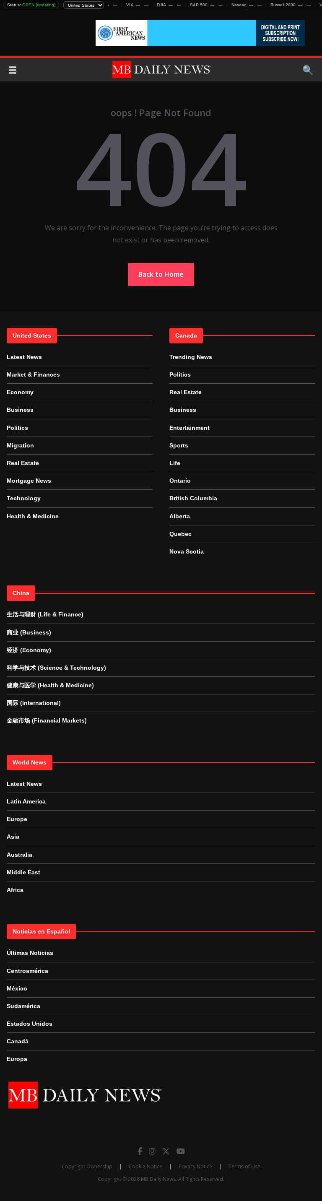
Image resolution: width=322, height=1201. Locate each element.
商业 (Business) (29, 632)
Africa (15, 889)
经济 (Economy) (29, 650)
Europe (17, 819)
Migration (20, 445)
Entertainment (189, 427)
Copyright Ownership (87, 1166)
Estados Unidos (29, 1023)
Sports (178, 445)
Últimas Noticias (30, 952)
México (17, 988)
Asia (13, 836)
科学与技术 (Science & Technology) (56, 667)
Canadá (18, 1041)
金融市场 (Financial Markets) (47, 720)
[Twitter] (166, 1151)
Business (20, 409)
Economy (20, 392)
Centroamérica (27, 970)
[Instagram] (152, 1151)
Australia (19, 854)
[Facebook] (140, 1151)
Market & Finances (33, 374)
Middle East (23, 872)
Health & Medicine (33, 516)
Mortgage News (29, 480)
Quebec (180, 533)
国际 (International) (34, 702)
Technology (24, 498)
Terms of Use (244, 1166)
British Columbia (193, 498)
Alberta (179, 516)
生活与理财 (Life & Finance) (45, 614)
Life (174, 463)
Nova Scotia (186, 551)
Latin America (26, 801)
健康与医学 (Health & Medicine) (50, 685)
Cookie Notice (145, 1166)
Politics (17, 427)
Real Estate (23, 463)
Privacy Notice (195, 1166)
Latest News (24, 357)
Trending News (190, 357)
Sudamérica (23, 1006)
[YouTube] (181, 1151)
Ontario (180, 480)
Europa (17, 1058)
